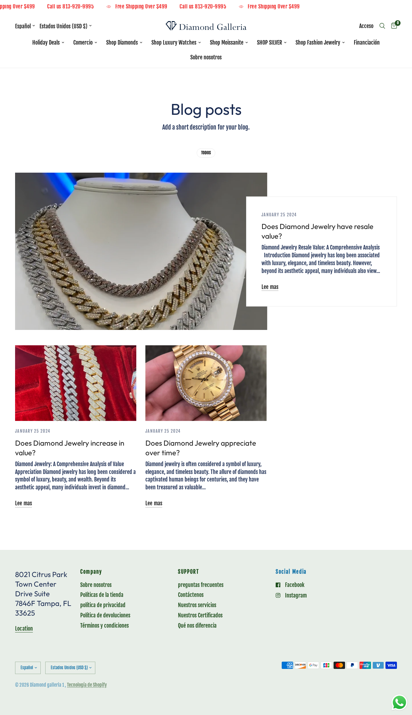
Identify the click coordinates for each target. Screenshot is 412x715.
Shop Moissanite (226, 42)
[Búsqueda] (382, 26)
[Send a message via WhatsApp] (399, 702)
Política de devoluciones (105, 615)
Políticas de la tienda (101, 594)
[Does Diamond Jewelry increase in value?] (75, 383)
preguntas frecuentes (200, 585)
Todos (206, 152)
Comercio (83, 42)
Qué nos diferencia (197, 625)
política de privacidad (102, 605)
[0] (392, 26)
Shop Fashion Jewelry (318, 42)
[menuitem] (48, 42)
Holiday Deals (46, 42)
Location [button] (24, 629)
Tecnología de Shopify (87, 685)
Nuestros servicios (197, 605)
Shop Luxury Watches (173, 42)
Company (91, 572)
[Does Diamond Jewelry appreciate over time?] (206, 383)
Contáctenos (191, 594)
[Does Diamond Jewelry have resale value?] (141, 251)
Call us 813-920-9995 (80, 6)
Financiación (367, 42)
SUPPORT (188, 572)
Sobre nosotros (206, 57)
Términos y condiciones (104, 625)
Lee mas (269, 287)
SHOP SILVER (269, 42)
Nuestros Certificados (200, 615)
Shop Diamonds (122, 42)
